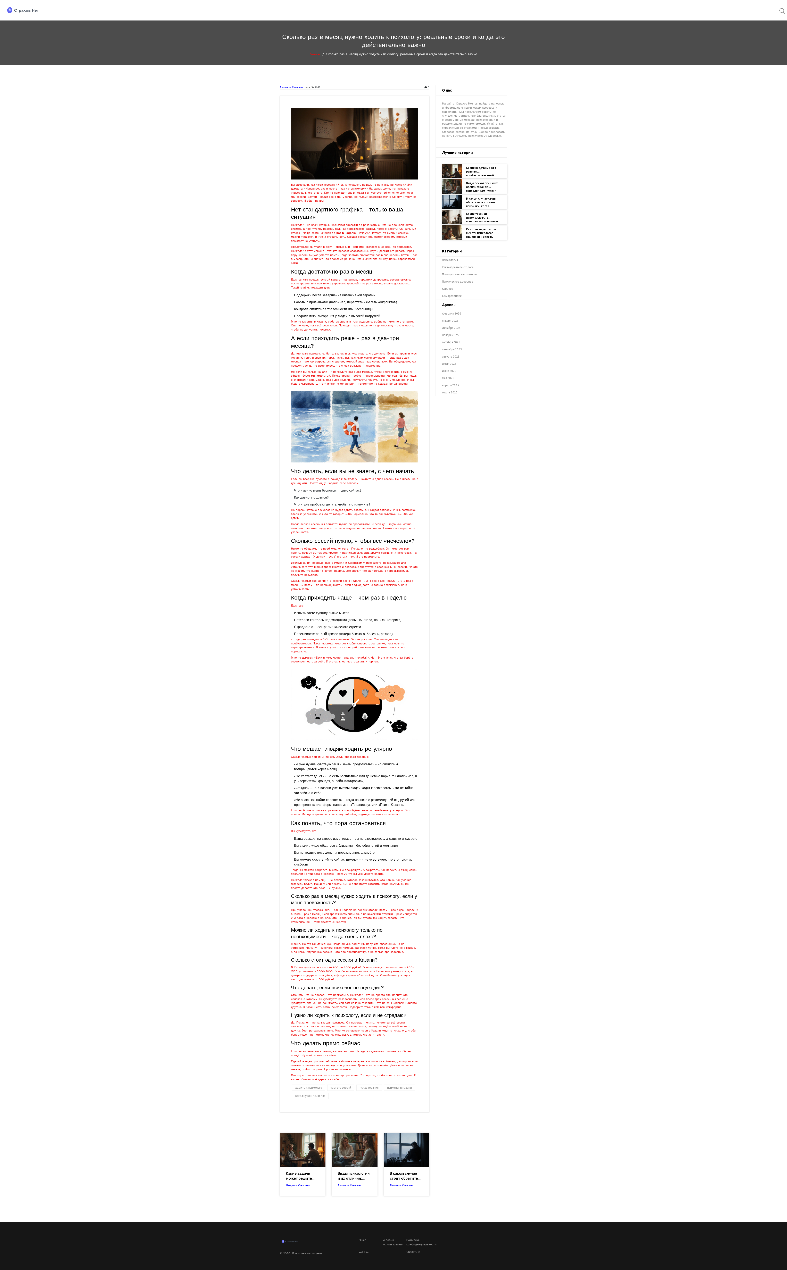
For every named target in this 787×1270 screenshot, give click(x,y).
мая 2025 (448, 378)
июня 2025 (449, 371)
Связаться (413, 1251)
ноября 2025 (450, 335)
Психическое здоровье (457, 281)
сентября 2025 (452, 349)
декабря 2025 (451, 327)
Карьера (447, 288)
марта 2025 (449, 392)
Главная (315, 54)
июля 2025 (449, 363)
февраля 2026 (451, 313)
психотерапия (369, 1087)
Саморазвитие (452, 296)
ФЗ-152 (364, 1251)
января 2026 (450, 320)
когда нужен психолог (310, 1095)
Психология (450, 260)
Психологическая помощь (459, 274)
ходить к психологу (308, 1087)
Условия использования (393, 1242)
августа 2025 (450, 356)
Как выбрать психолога (457, 267)
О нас (362, 1240)
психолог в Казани (399, 1087)
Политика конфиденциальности (417, 1242)
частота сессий (341, 1087)
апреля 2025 (450, 385)
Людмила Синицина (292, 87)
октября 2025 (451, 342)
